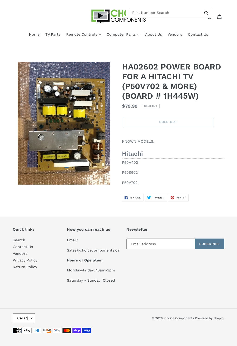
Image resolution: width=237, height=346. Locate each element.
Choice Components (179, 318)
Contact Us (23, 247)
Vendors (20, 253)
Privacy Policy (25, 260)
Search (19, 240)
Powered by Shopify (209, 318)
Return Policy (25, 267)
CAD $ (22, 318)
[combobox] (169, 13)
